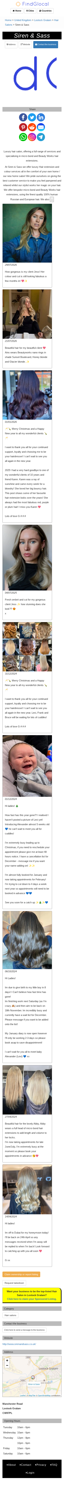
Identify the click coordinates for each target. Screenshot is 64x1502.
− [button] (7, 1365)
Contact (26, 1464)
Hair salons (10, 1315)
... (51, 199)
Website (26, 44)
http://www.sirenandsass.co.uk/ (19, 1344)
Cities (31, 11)
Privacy (41, 1464)
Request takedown (14, 1283)
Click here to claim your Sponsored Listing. (32, 1299)
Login (30, 1472)
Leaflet (22, 1395)
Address (12, 44)
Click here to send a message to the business (24, 1330)
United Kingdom (22, 20)
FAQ (54, 1464)
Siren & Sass (34, 1384)
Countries (46, 11)
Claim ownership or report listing (21, 1274)
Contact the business (46, 44)
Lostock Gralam (42, 20)
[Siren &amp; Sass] (33, 1377)
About (12, 1464)
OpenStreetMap (44, 1395)
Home (18, 11)
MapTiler (32, 1395)
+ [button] (7, 1360)
